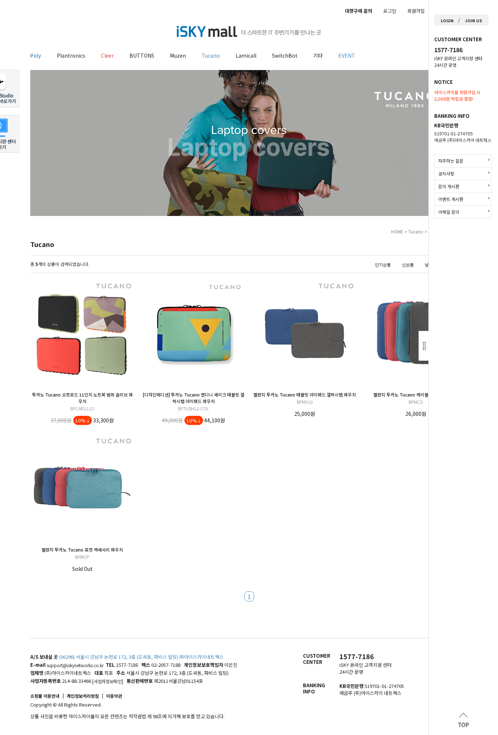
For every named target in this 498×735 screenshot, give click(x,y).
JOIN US (473, 20)
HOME (397, 231)
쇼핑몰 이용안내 (44, 696)
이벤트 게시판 (450, 199)
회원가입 (416, 10)
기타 (318, 55)
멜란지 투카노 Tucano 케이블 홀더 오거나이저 (416, 394)
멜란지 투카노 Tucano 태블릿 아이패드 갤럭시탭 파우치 (304, 394)
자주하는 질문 (450, 161)
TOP (463, 724)
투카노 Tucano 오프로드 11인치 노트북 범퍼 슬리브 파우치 (82, 397)
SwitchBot (284, 55)
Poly (35, 55)
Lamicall (246, 55)
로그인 (389, 10)
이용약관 (114, 696)
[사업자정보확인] (107, 681)
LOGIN (447, 20)
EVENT (346, 55)
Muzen (178, 55)
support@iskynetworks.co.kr (75, 665)
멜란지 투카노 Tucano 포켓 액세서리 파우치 (82, 549)
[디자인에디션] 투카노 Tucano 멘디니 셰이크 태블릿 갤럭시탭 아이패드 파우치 (193, 397)
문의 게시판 (448, 186)
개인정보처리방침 (83, 696)
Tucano (211, 55)
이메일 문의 (448, 212)
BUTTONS (141, 55)
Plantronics (71, 55)
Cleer (107, 55)
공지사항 (446, 173)
